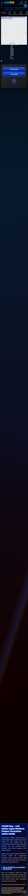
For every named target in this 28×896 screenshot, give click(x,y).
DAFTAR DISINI (14, 69)
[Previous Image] (2, 32)
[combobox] (12, 6)
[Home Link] (9, 2)
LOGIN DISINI (14, 74)
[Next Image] (25, 32)
